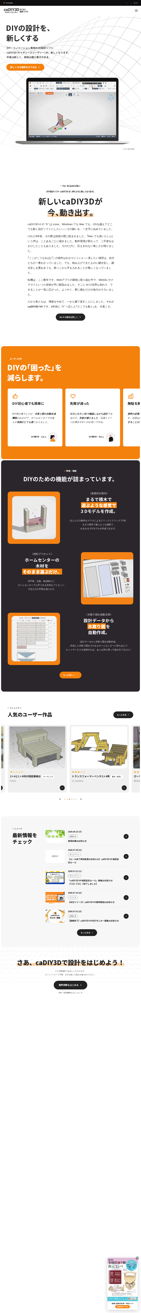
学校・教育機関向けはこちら (69, 993)
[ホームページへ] (16, 10)
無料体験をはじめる (69, 985)
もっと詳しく (69, 675)
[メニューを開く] (136, 10)
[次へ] (81, 799)
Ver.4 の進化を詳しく (68, 317)
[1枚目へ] (65, 799)
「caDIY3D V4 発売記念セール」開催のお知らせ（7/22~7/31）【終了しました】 (49, 3)
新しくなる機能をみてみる (23, 67)
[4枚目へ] (71, 799)
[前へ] (60, 799)
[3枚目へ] (69, 799)
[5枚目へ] (73, 799)
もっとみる (122, 715)
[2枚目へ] (67, 799)
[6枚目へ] (76, 799)
